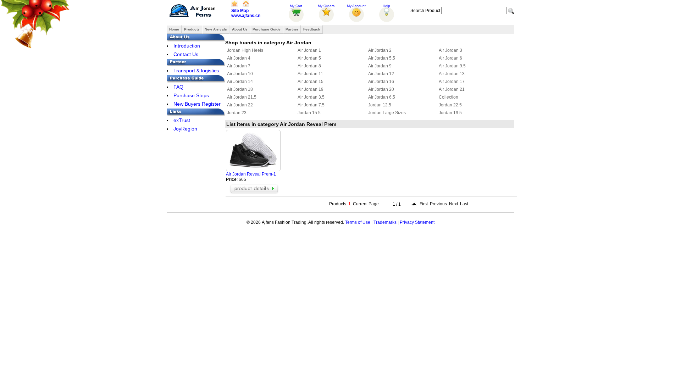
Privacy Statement (417, 222)
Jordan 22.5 (450, 104)
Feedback (311, 29)
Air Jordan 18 (240, 89)
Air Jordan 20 (381, 89)
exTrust (181, 120)
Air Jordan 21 (452, 89)
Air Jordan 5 (309, 58)
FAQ (178, 87)
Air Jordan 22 (240, 104)
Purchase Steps (191, 95)
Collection (448, 97)
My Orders (326, 6)
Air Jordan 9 (380, 65)
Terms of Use (357, 222)
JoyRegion (185, 129)
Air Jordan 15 (310, 81)
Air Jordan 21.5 (241, 97)
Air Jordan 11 (310, 73)
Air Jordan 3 (450, 50)
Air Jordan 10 (240, 73)
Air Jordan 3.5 (311, 97)
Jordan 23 (237, 112)
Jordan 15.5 (309, 112)
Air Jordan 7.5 (311, 104)
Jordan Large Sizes (387, 112)
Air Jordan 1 (309, 50)
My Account (356, 6)
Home (174, 29)
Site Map (240, 10)
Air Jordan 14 (240, 81)
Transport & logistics (196, 70)
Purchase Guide (267, 29)
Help (386, 6)
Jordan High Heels (245, 50)
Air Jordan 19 (310, 89)
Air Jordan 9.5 (452, 65)
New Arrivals (216, 29)
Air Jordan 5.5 (381, 58)
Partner (292, 29)
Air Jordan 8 (309, 65)
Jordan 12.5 (379, 104)
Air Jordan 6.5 (381, 97)
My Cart (296, 6)
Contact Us (185, 54)
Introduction (186, 46)
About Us (240, 29)
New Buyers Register (197, 104)
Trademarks (385, 222)
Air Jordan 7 (238, 65)
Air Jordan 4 (238, 58)
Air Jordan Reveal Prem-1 (251, 174)
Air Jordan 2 (380, 50)
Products (192, 29)
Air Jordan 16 (381, 81)
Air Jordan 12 (381, 73)
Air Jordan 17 (452, 81)
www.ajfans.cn (245, 15)
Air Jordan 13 (452, 73)
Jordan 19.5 (450, 112)
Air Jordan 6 (450, 58)
